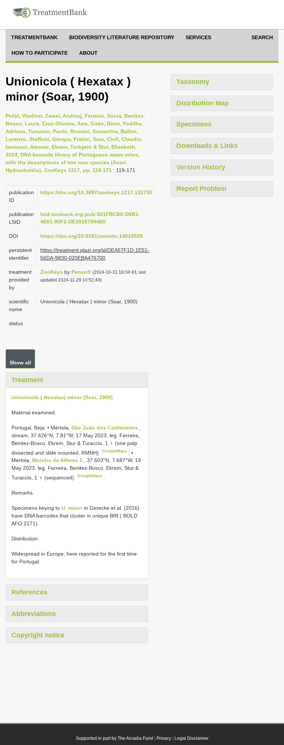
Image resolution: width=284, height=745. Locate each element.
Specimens (194, 124)
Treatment (27, 380)
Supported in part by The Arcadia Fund (114, 738)
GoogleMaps (114, 451)
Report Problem (201, 188)
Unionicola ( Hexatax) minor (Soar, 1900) (62, 397)
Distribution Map (202, 103)
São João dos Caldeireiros (105, 428)
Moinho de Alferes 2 (58, 460)
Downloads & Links (207, 145)
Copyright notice (37, 635)
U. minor (71, 508)
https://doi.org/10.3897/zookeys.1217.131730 (96, 192)
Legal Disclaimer (192, 738)
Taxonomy (192, 81)
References (29, 592)
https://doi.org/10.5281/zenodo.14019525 (91, 236)
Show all (20, 362)
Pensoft (81, 272)
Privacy (163, 738)
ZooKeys (51, 272)
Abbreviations (33, 613)
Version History (200, 167)
